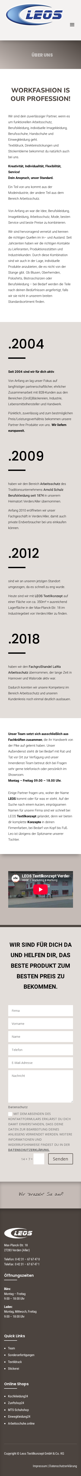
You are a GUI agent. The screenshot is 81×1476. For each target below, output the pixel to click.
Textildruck (15, 1362)
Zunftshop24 (16, 1403)
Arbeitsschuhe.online (21, 1423)
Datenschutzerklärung (63, 1466)
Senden (60, 1159)
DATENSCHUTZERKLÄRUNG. (29, 1150)
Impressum (40, 1466)
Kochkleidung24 (18, 1396)
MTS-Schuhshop (18, 1410)
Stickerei (13, 1369)
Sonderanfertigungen (21, 1355)
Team (11, 1348)
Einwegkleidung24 (19, 1417)
